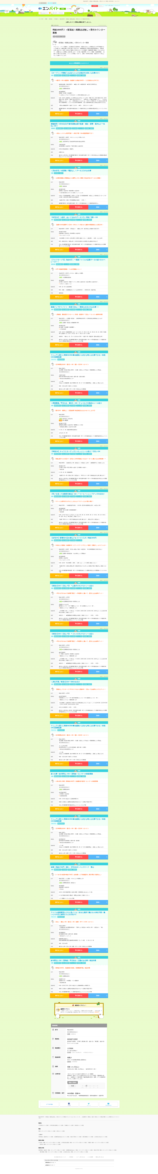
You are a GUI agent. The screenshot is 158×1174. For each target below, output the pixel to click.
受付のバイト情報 (61, 1131)
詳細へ (98, 113)
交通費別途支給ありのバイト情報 (61, 1136)
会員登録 (95, 5)
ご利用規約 (71, 1156)
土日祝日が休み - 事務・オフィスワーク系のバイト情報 (75, 1152)
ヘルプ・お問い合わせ (109, 5)
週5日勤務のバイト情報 (88, 1136)
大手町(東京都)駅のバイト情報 (56, 1125)
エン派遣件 (42, 3)
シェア (69, 1105)
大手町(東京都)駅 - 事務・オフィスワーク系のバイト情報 (74, 1142)
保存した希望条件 (59, 13)
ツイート (89, 1105)
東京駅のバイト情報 (79, 1125)
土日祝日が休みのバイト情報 (100, 1136)
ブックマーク (108, 1105)
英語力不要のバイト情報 (75, 1136)
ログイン (101, 5)
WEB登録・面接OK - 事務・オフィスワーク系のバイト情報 (52, 1150)
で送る (49, 1104)
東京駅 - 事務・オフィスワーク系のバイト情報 (50, 1144)
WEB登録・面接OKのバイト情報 (46, 1136)
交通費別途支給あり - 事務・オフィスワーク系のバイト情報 (79, 1150)
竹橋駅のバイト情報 (69, 1125)
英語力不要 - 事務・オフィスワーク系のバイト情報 (105, 1150)
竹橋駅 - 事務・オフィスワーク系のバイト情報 (98, 1142)
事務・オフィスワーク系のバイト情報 (47, 1131)
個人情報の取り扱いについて (60, 1156)
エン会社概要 (90, 1156)
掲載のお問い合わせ (100, 1156)
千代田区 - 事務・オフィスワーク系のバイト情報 (49, 1142)
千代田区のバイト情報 (43, 1125)
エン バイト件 (52, 3)
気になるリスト (45, 13)
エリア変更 (69, 8)
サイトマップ (117, 5)
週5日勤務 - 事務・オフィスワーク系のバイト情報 (51, 1152)
